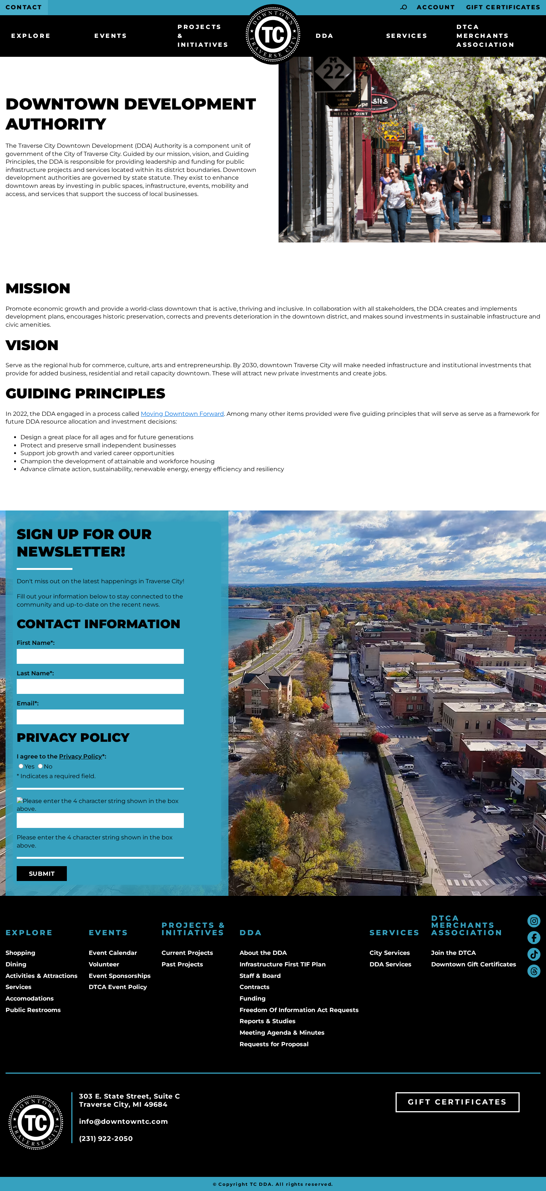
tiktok (533, 954)
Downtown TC (273, 34)
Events (110, 35)
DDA (325, 35)
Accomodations (30, 998)
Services (407, 35)
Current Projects (187, 952)
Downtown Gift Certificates (473, 964)
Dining (16, 964)
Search (403, 7)
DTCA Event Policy (118, 987)
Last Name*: (35, 673)
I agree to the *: (61, 756)
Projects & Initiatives (203, 35)
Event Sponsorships (120, 975)
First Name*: (36, 642)
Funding (253, 998)
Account (436, 7)
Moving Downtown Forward (182, 413)
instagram (533, 920)
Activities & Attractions (42, 975)
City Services (390, 952)
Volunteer (104, 964)
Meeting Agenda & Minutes (282, 1032)
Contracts (255, 987)
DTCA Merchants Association (485, 35)
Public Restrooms (33, 1010)
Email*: (28, 703)
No (48, 766)
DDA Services (391, 964)
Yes (30, 766)
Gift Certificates (503, 7)
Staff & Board (260, 975)
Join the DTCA (453, 952)
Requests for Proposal (274, 1044)
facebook (533, 937)
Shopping (20, 952)
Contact (24, 7)
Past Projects (182, 964)
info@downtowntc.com (123, 1121)
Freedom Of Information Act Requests (299, 1010)
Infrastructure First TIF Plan (283, 964)
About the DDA (263, 952)
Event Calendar (113, 952)
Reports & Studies (268, 1021)
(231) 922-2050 (106, 1139)
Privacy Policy (80, 756)
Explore (31, 35)
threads (533, 971)
